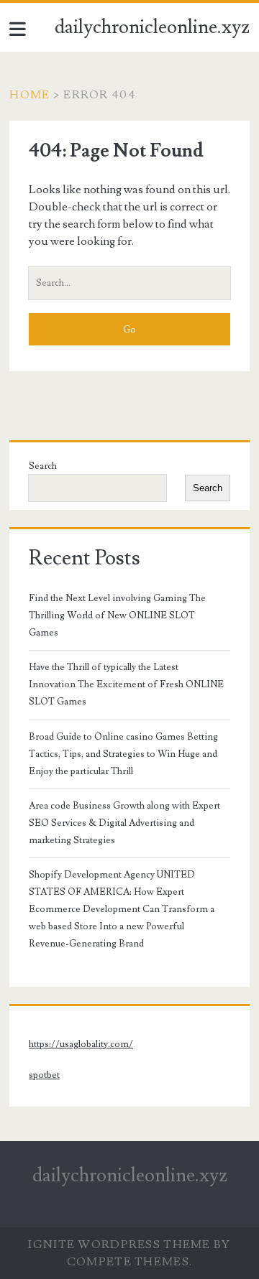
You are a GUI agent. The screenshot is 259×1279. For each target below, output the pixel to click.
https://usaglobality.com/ (81, 1044)
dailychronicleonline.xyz (152, 27)
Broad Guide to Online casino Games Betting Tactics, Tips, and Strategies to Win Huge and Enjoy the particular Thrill (123, 754)
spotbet (44, 1075)
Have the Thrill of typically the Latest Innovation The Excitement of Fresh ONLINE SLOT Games (126, 684)
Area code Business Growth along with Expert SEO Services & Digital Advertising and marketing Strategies (124, 823)
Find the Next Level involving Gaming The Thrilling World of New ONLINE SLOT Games (117, 615)
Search (43, 466)
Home (29, 95)
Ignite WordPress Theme (119, 1244)
